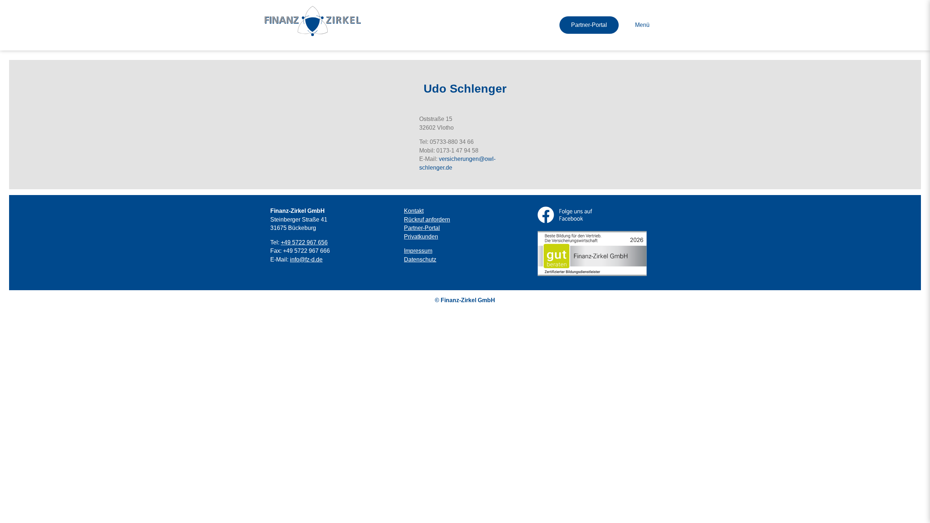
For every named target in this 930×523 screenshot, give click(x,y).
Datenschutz (420, 259)
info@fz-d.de (306, 259)
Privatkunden (421, 237)
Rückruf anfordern (427, 219)
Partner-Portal (589, 25)
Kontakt (414, 211)
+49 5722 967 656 (304, 242)
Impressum (418, 251)
